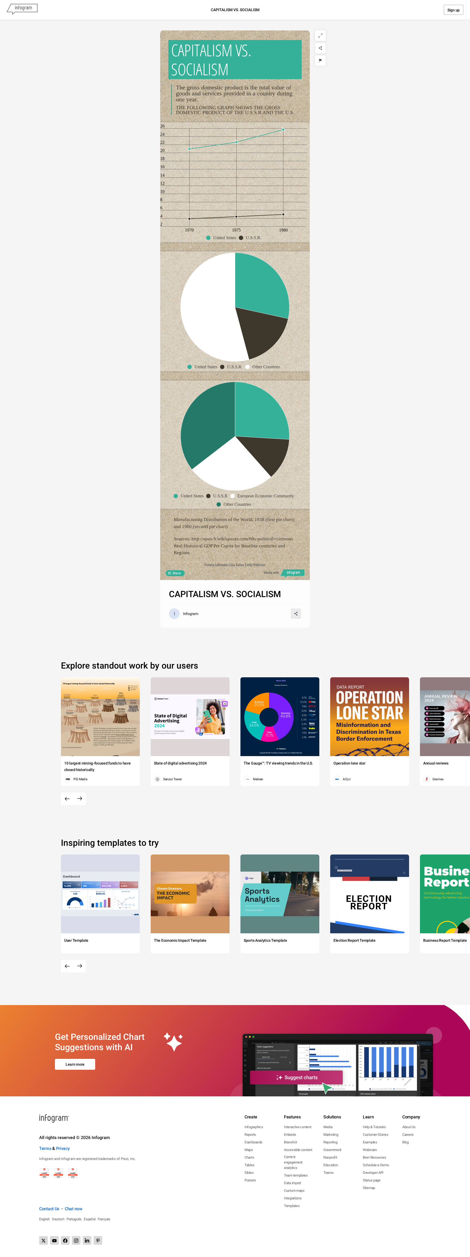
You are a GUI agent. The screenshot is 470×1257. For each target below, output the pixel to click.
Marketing (330, 1135)
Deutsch (58, 1219)
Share (176, 573)
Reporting (330, 1142)
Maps (249, 1150)
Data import (292, 1183)
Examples (370, 1142)
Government (332, 1150)
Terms (45, 1148)
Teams (328, 1173)
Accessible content (298, 1150)
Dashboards (253, 1142)
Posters (250, 1180)
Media (328, 1127)
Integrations (292, 1198)
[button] (222, 238)
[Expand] (320, 35)
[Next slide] (80, 799)
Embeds (290, 1135)
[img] (262, 286)
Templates (291, 1206)
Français (104, 1219)
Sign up (453, 10)
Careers (408, 1135)
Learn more (75, 1064)
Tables (249, 1165)
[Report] (320, 60)
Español (89, 1219)
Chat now (73, 1208)
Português (74, 1219)
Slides (249, 1173)
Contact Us (49, 1208)
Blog (405, 1142)
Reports (250, 1135)
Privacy (63, 1148)
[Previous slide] (67, 799)
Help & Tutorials (374, 1127)
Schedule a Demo (376, 1165)
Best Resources (374, 1157)
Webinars (370, 1150)
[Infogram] (22, 10)
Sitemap (369, 1188)
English (44, 1219)
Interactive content (297, 1127)
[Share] (320, 48)
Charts (249, 1157)
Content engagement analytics (293, 1162)
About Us (409, 1127)
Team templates (296, 1175)
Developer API (373, 1173)
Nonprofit (330, 1157)
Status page (372, 1180)
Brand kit (290, 1142)
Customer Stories (375, 1135)
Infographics (254, 1127)
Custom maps (294, 1191)
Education (330, 1165)
